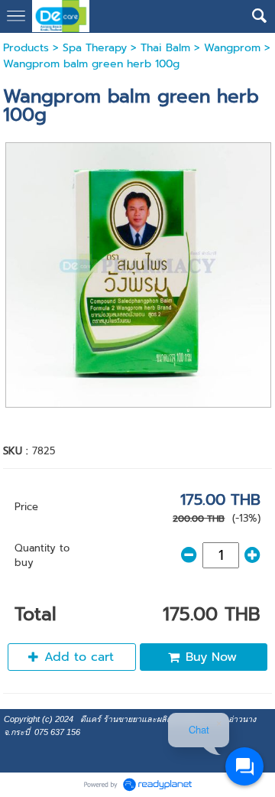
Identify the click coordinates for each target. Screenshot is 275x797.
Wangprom (232, 48)
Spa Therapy (95, 48)
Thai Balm (165, 48)
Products (26, 48)
